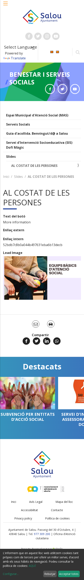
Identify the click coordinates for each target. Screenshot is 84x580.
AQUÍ (32, 566)
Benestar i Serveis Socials (39, 78)
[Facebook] (26, 341)
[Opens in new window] (50, 89)
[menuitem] (51, 51)
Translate (18, 58)
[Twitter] (36, 341)
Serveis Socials (18, 124)
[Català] (51, 51)
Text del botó (14, 216)
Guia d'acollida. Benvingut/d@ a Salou (37, 133)
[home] (42, 16)
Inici (6, 176)
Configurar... (11, 574)
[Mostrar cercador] (77, 52)
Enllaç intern (13, 239)
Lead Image (12, 253)
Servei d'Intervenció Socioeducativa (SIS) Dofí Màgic (39, 145)
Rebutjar (49, 574)
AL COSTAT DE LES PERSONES (34, 165)
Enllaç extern (13, 230)
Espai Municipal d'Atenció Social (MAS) (37, 115)
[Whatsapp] (57, 341)
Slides (11, 156)
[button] (5, 5)
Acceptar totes (68, 574)
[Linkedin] (46, 341)
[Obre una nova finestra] (29, 36)
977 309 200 (42, 534)
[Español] (57, 51)
